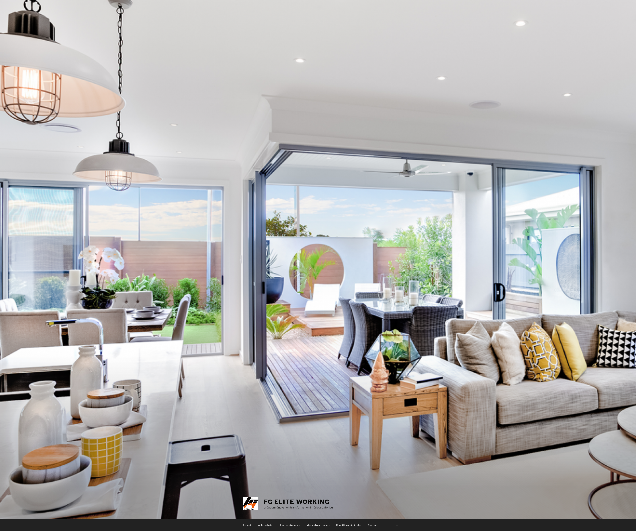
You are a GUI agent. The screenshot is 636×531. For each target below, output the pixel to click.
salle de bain (265, 525)
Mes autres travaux (318, 525)
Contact (373, 525)
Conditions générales (349, 525)
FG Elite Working (297, 502)
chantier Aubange (289, 525)
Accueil (247, 525)
